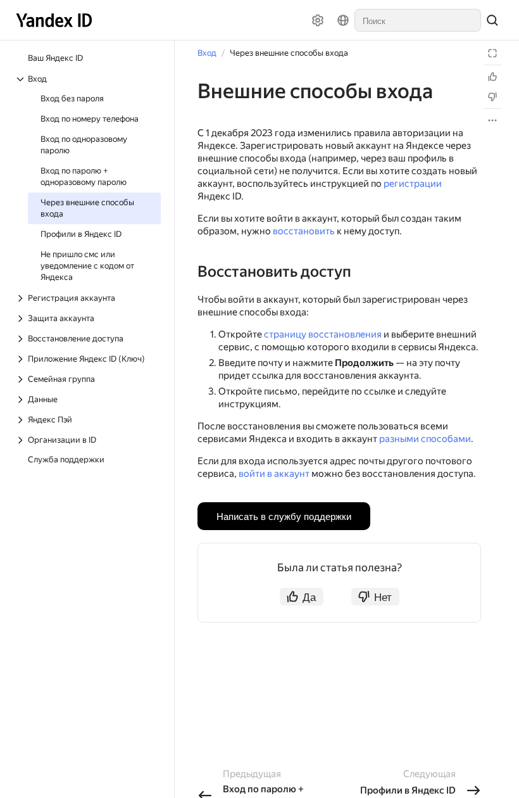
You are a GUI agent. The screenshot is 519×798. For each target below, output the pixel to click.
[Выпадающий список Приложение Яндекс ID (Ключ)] (21, 359)
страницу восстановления (323, 334)
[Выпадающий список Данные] (21, 399)
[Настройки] (317, 20)
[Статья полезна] (492, 77)
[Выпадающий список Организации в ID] (21, 440)
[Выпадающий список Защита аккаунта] (21, 318)
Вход (206, 53)
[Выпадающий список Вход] (21, 79)
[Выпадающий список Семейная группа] (21, 379)
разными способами (425, 439)
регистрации (413, 183)
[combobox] (417, 20)
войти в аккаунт (274, 473)
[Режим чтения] (492, 53)
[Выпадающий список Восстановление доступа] (21, 338)
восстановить (304, 231)
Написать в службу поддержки (283, 515)
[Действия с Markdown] (492, 120)
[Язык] (343, 20)
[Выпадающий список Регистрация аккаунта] (21, 298)
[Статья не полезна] (492, 97)
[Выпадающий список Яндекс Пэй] (21, 420)
